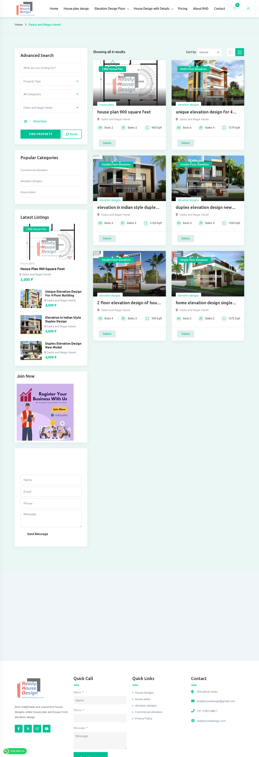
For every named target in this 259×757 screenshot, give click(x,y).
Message (79, 727)
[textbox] (51, 81)
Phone (78, 710)
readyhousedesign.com (211, 721)
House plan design (76, 8)
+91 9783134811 (207, 711)
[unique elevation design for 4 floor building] (31, 298)
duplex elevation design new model (204, 207)
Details (107, 143)
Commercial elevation (34, 170)
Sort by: (191, 52)
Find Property (40, 134)
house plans (107, 104)
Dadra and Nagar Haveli (115, 119)
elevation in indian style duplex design (127, 207)
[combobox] (51, 81)
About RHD (200, 8)
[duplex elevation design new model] (31, 350)
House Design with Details (152, 8)
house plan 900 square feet (124, 111)
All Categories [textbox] (32, 94)
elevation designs (188, 104)
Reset (73, 134)
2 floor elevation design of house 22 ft (129, 303)
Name (77, 692)
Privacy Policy (143, 718)
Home (54, 8)
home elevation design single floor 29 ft (204, 303)
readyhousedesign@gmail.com (216, 701)
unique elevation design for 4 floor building (204, 112)
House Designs (144, 692)
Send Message (37, 534)
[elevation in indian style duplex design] (31, 324)
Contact (219, 8)
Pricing (182, 8)
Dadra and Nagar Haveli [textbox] (38, 107)
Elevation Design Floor (110, 8)
